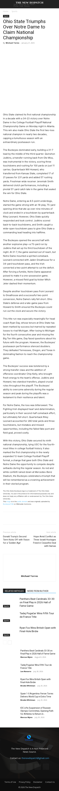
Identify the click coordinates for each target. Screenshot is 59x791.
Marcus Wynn (26, 657)
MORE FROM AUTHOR (37, 591)
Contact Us (50, 782)
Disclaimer (37, 782)
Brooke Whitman (27, 686)
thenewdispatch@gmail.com (35, 758)
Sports (14, 11)
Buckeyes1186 (8, 504)
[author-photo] (29, 572)
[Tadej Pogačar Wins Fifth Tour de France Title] (10, 617)
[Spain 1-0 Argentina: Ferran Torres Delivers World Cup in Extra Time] (10, 697)
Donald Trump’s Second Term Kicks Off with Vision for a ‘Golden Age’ (16, 539)
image (8, 501)
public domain (22, 501)
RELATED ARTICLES (14, 591)
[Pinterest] (29, 50)
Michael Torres (12, 43)
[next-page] (10, 642)
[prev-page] (5, 642)
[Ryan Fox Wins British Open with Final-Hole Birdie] (10, 631)
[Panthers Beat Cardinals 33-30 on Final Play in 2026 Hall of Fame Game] (10, 602)
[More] (36, 50)
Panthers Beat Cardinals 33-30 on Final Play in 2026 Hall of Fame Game (37, 602)
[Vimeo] (46, 767)
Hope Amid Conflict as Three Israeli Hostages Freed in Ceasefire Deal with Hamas (44, 541)
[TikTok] (29, 767)
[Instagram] (21, 767)
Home (5, 11)
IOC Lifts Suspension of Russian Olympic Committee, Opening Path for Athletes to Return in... (36, 711)
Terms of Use (10, 782)
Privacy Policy (24, 782)
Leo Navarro (25, 671)
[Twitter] (23, 50)
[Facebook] (16, 50)
